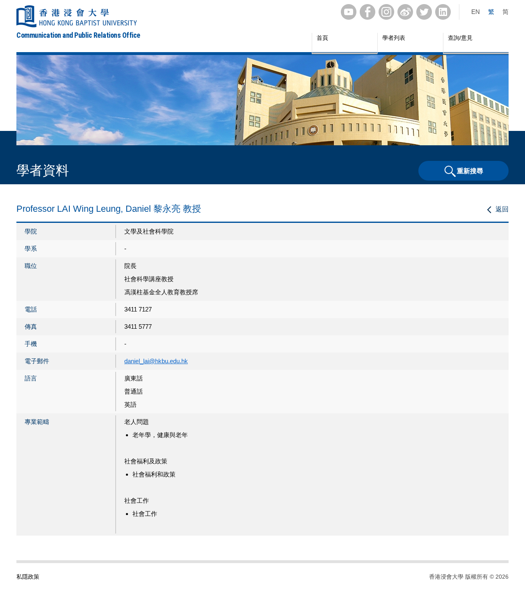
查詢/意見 (460, 37)
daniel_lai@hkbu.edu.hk (156, 360)
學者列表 (393, 37)
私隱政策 (27, 576)
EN (475, 11)
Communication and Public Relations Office (78, 35)
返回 (502, 209)
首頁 (322, 37)
